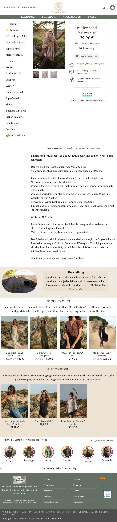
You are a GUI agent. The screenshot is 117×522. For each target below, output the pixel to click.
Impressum (78, 502)
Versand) (96, 43)
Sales (92, 17)
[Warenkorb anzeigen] (112, 7)
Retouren (77, 485)
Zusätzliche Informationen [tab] (83, 148)
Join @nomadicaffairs (101, 440)
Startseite (12, 7)
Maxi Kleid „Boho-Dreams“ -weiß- (14, 354)
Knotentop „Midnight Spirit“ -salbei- (14, 422)
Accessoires (72, 17)
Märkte (76, 491)
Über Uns (28, 7)
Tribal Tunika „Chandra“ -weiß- (73, 422)
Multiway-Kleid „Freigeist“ (43, 354)
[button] (37, 66)
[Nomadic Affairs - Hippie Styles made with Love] (58, 7)
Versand (76, 479)
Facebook (48, 496)
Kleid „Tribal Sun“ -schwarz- (102, 354)
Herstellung (49, 485)
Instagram (48, 491)
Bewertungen (78, 496)
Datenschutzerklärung (41, 512)
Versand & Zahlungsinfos (93, 512)
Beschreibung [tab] (55, 148)
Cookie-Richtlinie (67, 512)
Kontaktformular (51, 502)
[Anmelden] (104, 7)
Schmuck (48, 17)
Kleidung (28, 17)
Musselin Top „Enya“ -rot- (73, 354)
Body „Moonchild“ (44, 421)
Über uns (47, 479)
